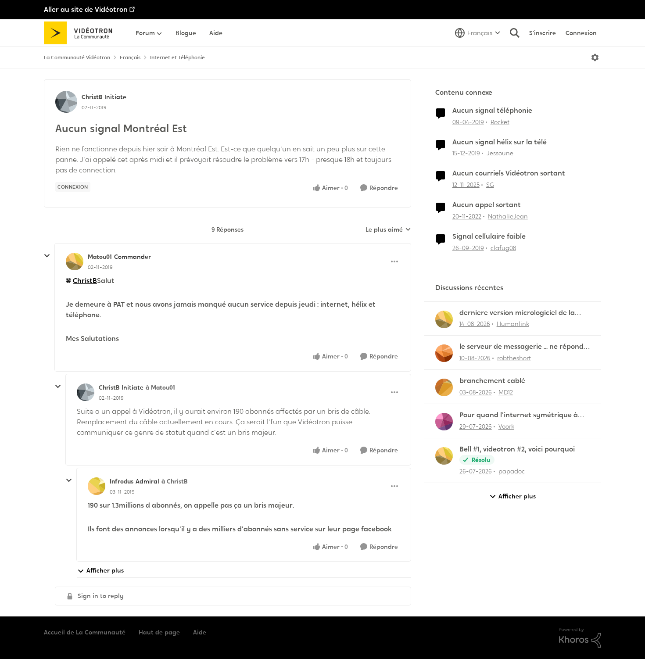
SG (490, 185)
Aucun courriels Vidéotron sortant (508, 173)
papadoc (511, 471)
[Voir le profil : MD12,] (444, 387)
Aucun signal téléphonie (492, 110)
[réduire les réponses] (47, 256)
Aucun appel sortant (486, 205)
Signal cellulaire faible (489, 236)
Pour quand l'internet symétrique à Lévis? (518, 415)
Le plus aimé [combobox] (388, 230)
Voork (506, 426)
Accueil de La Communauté (84, 632)
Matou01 (100, 257)
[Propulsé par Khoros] (580, 638)
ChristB (92, 97)
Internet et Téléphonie (177, 57)
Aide (199, 632)
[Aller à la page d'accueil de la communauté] (81, 32)
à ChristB (174, 481)
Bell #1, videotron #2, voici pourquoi (517, 449)
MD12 (505, 392)
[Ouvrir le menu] (595, 57)
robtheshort (514, 358)
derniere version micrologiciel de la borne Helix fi (517, 313)
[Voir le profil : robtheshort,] (444, 353)
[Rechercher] (514, 33)
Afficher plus (105, 570)
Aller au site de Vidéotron (86, 9)
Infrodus (121, 481)
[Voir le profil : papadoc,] (444, 456)
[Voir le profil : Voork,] (444, 421)
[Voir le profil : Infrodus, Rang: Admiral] (96, 486)
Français (130, 57)
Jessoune (500, 153)
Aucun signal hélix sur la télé (499, 142)
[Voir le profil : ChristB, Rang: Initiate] (66, 102)
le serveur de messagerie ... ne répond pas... (521, 346)
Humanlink (513, 324)
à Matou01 (160, 387)
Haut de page (159, 632)
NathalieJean (508, 216)
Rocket (500, 122)
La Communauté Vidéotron (77, 57)
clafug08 (503, 248)
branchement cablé (492, 380)
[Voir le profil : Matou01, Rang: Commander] (74, 261)
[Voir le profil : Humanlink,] (444, 319)
